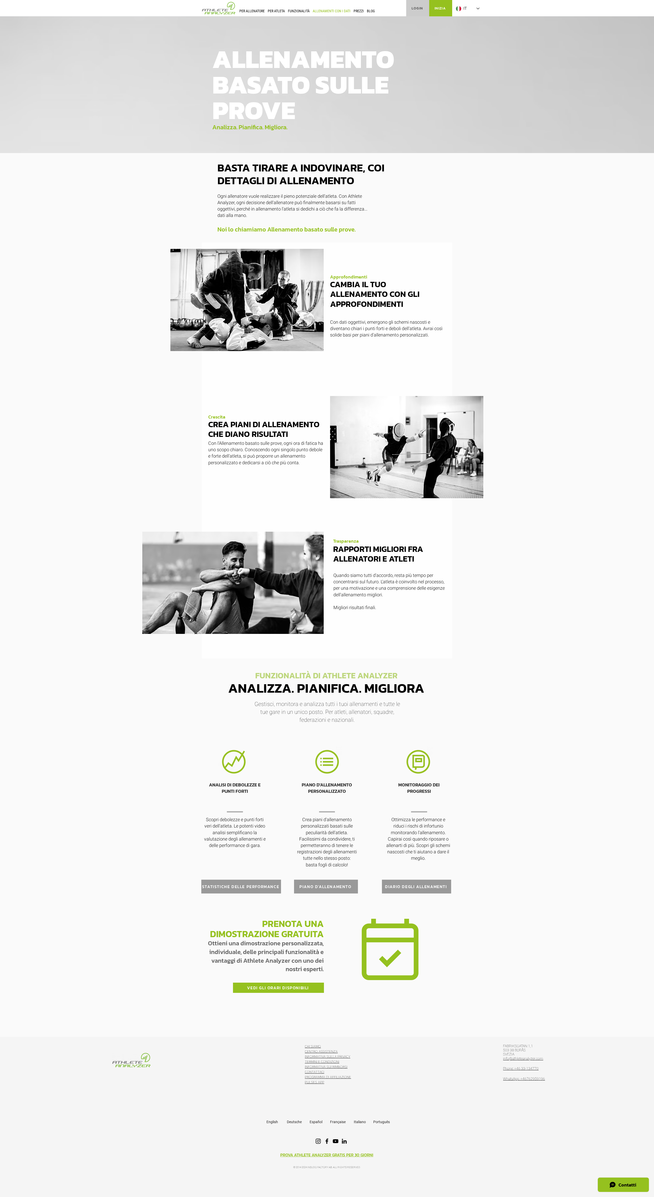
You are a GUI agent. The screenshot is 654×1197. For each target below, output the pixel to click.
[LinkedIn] (344, 1141)
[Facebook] (326, 1141)
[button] (252, 10)
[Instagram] (318, 1141)
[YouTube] (335, 1141)
